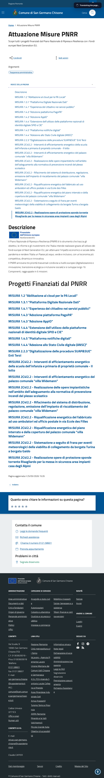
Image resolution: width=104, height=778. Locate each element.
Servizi (40, 766)
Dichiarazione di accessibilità (63, 655)
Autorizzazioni (37, 607)
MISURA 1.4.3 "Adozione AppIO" (30, 321)
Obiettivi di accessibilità (40, 733)
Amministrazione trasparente (63, 663)
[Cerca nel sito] (91, 13)
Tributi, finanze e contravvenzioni (63, 614)
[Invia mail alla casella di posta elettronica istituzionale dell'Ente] (18, 681)
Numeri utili (13, 720)
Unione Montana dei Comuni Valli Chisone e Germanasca (40, 670)
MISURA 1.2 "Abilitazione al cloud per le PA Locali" (43, 296)
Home (11, 25)
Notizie (79, 599)
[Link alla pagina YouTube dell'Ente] (77, 648)
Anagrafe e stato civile (40, 601)
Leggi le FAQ (59, 669)
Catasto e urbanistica (40, 612)
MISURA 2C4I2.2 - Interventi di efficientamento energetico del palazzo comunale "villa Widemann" (51, 379)
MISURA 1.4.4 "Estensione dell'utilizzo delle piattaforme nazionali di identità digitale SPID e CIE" (47, 330)
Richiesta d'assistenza (63, 690)
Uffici (10, 629)
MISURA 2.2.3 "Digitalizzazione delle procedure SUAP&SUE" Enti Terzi (50, 353)
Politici (11, 625)
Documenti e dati (16, 603)
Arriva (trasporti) (38, 700)
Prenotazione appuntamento (63, 682)
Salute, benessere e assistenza (63, 605)
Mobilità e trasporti (62, 599)
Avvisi (79, 603)
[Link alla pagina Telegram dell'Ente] (88, 644)
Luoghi (79, 621)
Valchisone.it (36, 722)
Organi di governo (16, 612)
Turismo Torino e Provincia (40, 707)
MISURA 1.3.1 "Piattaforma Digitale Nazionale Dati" (44, 302)
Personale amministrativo (17, 618)
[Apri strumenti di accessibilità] (98, 771)
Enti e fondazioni (15, 607)
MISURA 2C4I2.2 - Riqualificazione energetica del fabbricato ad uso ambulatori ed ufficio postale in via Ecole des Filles (50, 419)
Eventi (79, 626)
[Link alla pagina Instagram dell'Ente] (82, 644)
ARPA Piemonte (38, 714)
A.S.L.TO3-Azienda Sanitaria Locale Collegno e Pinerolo (40, 683)
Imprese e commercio (40, 625)
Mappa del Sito (81, 766)
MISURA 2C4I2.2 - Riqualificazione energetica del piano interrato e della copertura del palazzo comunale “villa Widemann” (46, 432)
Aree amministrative (17, 599)
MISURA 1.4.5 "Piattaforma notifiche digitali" (39, 338)
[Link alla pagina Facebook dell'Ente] (77, 644)
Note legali (58, 648)
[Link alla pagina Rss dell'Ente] (82, 648)
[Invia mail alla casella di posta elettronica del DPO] (18, 743)
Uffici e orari (13, 716)
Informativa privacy (62, 644)
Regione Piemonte (15, 3)
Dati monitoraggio (16, 766)
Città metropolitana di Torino (40, 651)
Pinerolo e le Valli (38, 718)
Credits (59, 766)
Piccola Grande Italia (40, 727)
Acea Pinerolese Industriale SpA (40, 694)
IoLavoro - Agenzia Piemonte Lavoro (40, 659)
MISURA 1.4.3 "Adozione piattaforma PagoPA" (40, 315)
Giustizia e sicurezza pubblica (40, 618)
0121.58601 (14, 667)
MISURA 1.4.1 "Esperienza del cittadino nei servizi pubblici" (49, 308)
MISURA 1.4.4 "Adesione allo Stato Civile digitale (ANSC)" (47, 345)
